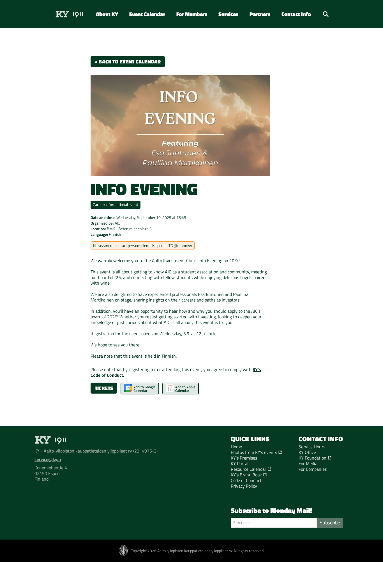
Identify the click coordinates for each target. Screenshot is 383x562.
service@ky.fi (47, 459)
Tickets (104, 388)
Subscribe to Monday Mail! (271, 510)
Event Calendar (147, 14)
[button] (107, 13)
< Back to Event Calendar (128, 61)
